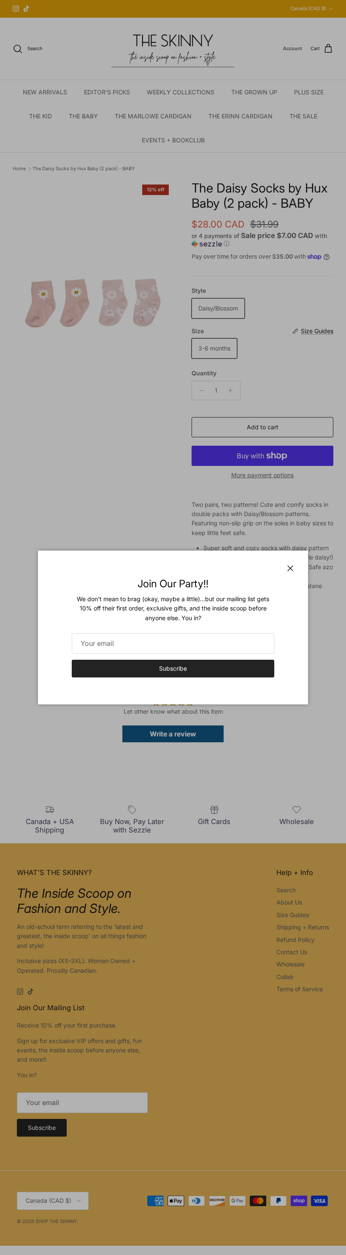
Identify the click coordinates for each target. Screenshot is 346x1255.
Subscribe (173, 668)
